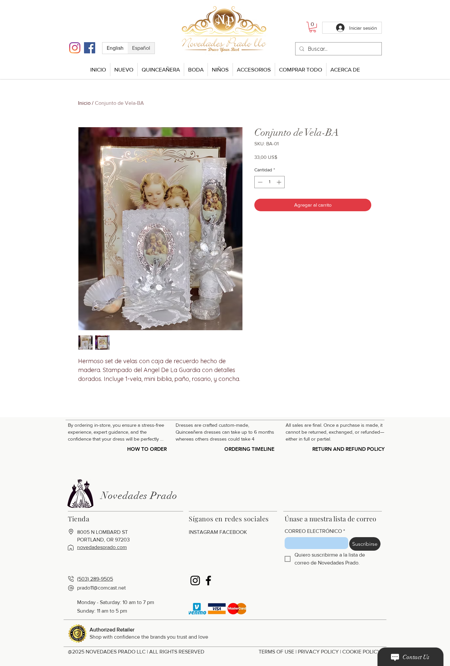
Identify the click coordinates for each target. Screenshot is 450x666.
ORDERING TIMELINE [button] (249, 449)
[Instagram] (74, 47)
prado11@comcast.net (101, 588)
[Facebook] (89, 47)
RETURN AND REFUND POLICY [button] (348, 449)
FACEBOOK (233, 532)
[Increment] (279, 182)
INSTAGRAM (203, 532)
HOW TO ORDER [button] (147, 449)
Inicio (84, 103)
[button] (312, 27)
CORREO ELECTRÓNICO (315, 531)
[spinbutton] (269, 182)
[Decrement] (259, 182)
